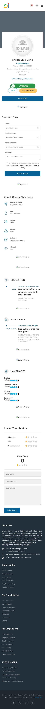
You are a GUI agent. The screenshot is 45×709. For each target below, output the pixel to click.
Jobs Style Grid (7, 581)
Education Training (9, 678)
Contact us (6, 617)
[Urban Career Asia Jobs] (12, 5)
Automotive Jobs (8, 671)
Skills (9, 441)
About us (5, 614)
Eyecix (38, 697)
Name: (7, 124)
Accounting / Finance (10, 668)
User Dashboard (8, 601)
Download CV (22, 98)
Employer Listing (8, 584)
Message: (8, 152)
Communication (14, 446)
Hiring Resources (8, 654)
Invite (13, 90)
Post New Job (7, 574)
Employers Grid (8, 587)
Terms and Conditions (19, 165)
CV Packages (7, 604)
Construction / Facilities (11, 674)
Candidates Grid (8, 611)
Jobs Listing (6, 577)
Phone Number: (11, 143)
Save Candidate (29, 90)
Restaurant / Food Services (12, 681)
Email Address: (10, 133)
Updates (5, 621)
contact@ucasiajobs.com (15, 551)
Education (11, 437)
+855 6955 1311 (33, 554)
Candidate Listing (8, 607)
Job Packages (7, 571)
